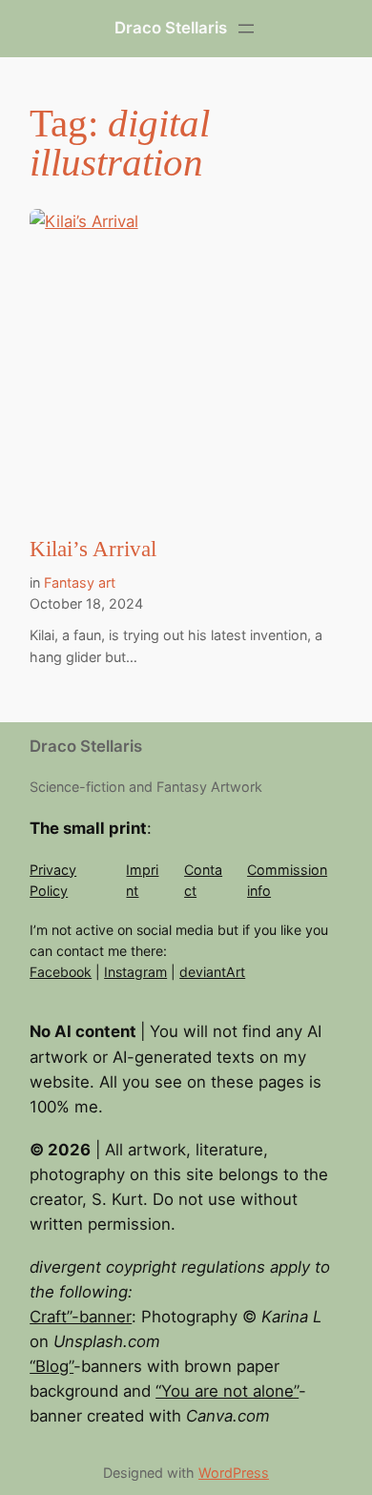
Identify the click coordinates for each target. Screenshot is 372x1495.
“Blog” (51, 1366)
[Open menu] (246, 28)
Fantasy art (79, 582)
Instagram (135, 972)
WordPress (233, 1472)
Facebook (61, 972)
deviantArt (212, 972)
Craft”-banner (81, 1316)
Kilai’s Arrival (93, 549)
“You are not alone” (227, 1391)
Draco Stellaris (170, 27)
